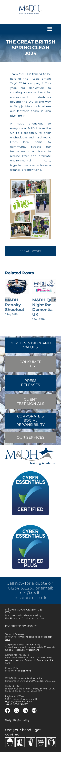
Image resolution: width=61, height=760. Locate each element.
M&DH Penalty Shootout (14, 305)
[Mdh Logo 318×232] (30, 3)
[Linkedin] (25, 709)
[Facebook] (7, 709)
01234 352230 (21, 588)
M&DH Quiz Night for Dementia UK (44, 307)
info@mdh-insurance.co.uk (30, 595)
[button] (7, 299)
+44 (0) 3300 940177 (16, 704)
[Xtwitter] (16, 709)
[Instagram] (34, 709)
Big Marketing (21, 720)
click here (34, 649)
